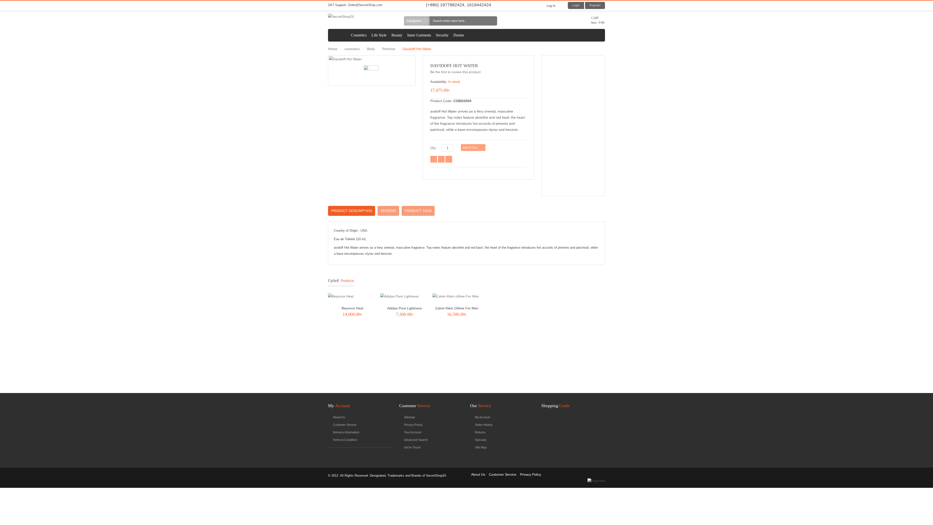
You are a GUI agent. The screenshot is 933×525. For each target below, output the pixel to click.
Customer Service (344, 425)
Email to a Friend (433, 159)
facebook (354, 455)
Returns (480, 432)
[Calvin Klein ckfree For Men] (456, 297)
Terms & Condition (345, 440)
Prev (590, 280)
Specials (480, 440)
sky (346, 455)
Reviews (388, 211)
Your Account (412, 432)
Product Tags (418, 211)
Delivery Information (346, 432)
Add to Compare (448, 159)
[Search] (492, 21)
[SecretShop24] (360, 17)
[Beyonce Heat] (352, 297)
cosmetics (352, 49)
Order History (483, 425)
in (338, 455)
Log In (551, 6)
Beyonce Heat (352, 308)
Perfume (388, 49)
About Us (478, 474)
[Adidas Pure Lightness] (404, 297)
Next (598, 280)
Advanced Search (416, 440)
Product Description (351, 211)
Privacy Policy (413, 425)
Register (595, 5)
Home (332, 49)
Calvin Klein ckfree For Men (456, 308)
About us (339, 417)
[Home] (338, 35)
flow (330, 455)
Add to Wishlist (441, 159)
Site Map (481, 447)
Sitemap (409, 417)
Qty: (433, 148)
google (361, 455)
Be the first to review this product (455, 72)
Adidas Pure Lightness (404, 308)
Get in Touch (412, 447)
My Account (482, 417)
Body (371, 49)
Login (576, 5)
